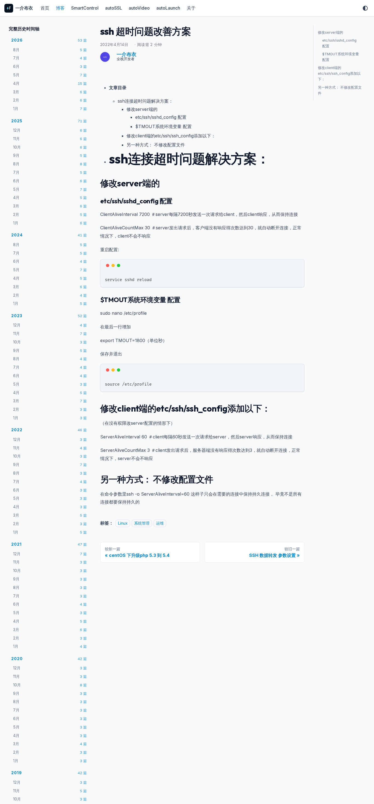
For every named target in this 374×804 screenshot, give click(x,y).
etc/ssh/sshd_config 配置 (339, 43)
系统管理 (141, 523)
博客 (60, 8)
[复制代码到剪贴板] (297, 265)
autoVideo (139, 8)
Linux (123, 523)
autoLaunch (168, 8)
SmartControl (85, 8)
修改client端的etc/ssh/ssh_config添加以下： (339, 74)
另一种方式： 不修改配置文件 (340, 90)
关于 (191, 8)
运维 (160, 523)
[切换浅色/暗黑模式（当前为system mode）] (365, 8)
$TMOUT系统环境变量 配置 (340, 57)
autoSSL (113, 8)
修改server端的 (330, 32)
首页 (45, 8)
